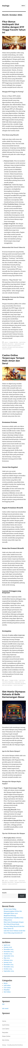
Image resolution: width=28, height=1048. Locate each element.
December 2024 (8, 964)
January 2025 (8, 962)
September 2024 (9, 971)
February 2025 (8, 960)
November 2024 (9, 966)
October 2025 (8, 954)
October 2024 (8, 969)
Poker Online (6, 1036)
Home (4, 1021)
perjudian (4, 347)
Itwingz (5, 6)
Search (4, 892)
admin (6, 342)
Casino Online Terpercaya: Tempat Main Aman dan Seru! (13, 359)
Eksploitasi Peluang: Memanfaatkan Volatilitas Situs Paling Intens (13, 918)
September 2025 (9, 956)
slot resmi (5, 1008)
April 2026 (7, 945)
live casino (8, 345)
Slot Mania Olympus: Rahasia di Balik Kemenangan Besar (13, 694)
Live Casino (5, 682)
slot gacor (10, 347)
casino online (18, 344)
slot (3, 1004)
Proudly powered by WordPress (15, 1045)
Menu (23, 5)
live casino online (16, 345)
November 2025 (9, 951)
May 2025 (7, 958)
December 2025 (8, 949)
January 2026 (8, 947)
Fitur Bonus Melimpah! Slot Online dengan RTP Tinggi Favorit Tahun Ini (14, 27)
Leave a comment (6, 348)
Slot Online (10, 344)
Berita (5, 983)
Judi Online (22, 342)
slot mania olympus (18, 347)
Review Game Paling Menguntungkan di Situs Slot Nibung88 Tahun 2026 (13, 911)
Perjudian (4, 344)
